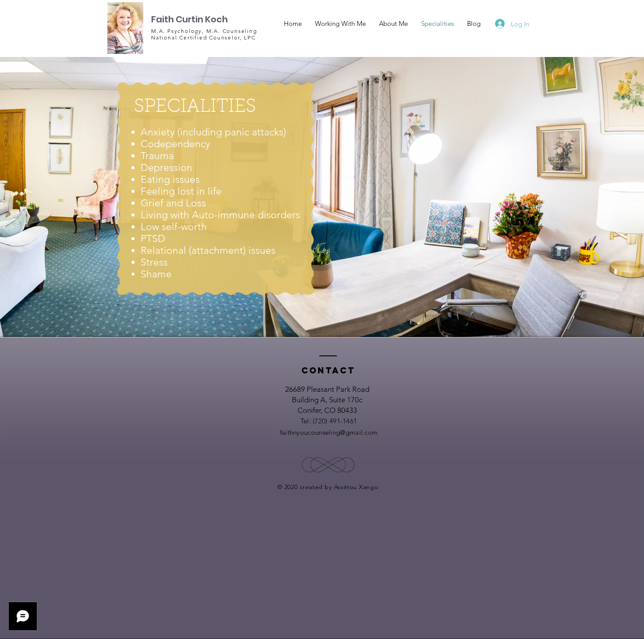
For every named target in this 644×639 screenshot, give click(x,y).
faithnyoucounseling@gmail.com (329, 432)
